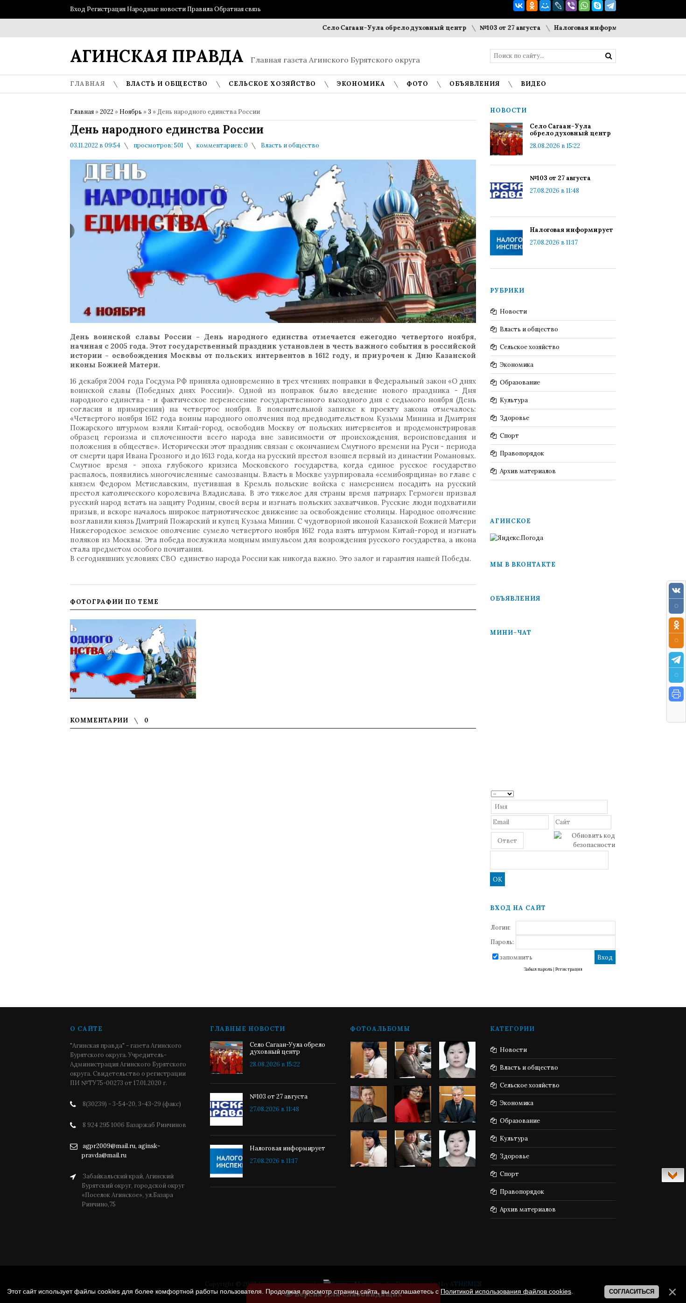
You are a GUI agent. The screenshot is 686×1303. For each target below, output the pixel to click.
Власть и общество (290, 145)
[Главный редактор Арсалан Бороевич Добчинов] (457, 1104)
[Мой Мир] (545, 5)
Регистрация (106, 9)
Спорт (509, 436)
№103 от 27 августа (475, 28)
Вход (77, 9)
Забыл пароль (538, 969)
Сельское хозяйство (530, 347)
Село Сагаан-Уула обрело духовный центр (360, 28)
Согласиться (631, 1291)
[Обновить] (612, 793)
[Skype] (597, 5)
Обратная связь (237, 9)
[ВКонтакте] (519, 5)
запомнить (516, 957)
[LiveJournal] (558, 5)
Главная (82, 112)
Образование (520, 382)
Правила (200, 9)
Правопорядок (522, 453)
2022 (106, 112)
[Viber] (571, 5)
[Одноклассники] (532, 5)
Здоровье (514, 418)
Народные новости (156, 9)
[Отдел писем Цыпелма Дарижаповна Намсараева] (457, 1060)
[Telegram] (610, 5)
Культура (514, 400)
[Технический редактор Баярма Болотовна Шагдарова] (368, 1060)
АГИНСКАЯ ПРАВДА (157, 56)
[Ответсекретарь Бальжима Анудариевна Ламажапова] (413, 1104)
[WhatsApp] (584, 5)
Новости (513, 311)
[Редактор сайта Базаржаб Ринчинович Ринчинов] (368, 1104)
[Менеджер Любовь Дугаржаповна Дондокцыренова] (413, 1060)
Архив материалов (528, 471)
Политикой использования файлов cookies (506, 1291)
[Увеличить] (133, 659)
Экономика (516, 365)
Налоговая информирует (561, 28)
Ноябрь (130, 112)
